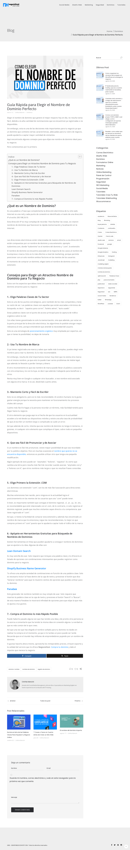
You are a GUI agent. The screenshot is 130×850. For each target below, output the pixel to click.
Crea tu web (109, 236)
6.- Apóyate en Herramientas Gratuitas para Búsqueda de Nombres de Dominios (44, 184)
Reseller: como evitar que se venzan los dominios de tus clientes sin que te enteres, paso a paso (113, 134)
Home (109, 31)
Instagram (111, 256)
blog (99, 220)
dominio (111, 240)
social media (102, 296)
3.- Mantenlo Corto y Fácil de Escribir (28, 173)
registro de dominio (44, 669)
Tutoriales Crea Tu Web (107, 195)
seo (109, 292)
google (109, 244)
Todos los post (45, 701)
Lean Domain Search (21, 189)
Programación (102, 178)
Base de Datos (112, 216)
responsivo (101, 288)
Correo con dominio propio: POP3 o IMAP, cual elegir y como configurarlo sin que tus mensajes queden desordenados (113, 120)
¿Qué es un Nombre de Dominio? (24, 160)
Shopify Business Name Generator (27, 192)
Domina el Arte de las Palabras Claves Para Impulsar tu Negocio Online (18, 734)
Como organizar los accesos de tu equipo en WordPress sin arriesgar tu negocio (114, 76)
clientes (112, 224)
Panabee (16, 195)
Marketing (89, 5)
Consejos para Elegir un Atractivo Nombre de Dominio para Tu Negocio (42, 163)
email (119, 240)
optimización (102, 276)
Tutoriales (121, 5)
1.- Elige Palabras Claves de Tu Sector (29, 166)
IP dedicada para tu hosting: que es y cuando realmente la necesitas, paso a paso (113, 89)
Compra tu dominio (59, 647)
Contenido (101, 228)
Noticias (100, 169)
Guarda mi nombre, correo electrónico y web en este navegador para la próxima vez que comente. (43, 780)
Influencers (101, 256)
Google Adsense (103, 248)
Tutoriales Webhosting (106, 198)
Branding (107, 220)
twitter (99, 300)
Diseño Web (77, 5)
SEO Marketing (102, 185)
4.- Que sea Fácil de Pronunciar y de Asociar (31, 176)
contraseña (111, 228)
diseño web (101, 240)
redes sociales (112, 284)
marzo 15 (10, 112)
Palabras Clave (114, 276)
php (99, 280)
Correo (100, 232)
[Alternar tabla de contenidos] (79, 156)
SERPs (115, 292)
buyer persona (102, 224)
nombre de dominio (28, 669)
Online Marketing (103, 172)
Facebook (101, 244)
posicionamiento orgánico (41, 331)
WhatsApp (108, 300)
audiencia (101, 216)
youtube (110, 304)
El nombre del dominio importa (71, 730)
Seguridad (100, 5)
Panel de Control (103, 175)
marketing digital (103, 264)
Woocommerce (103, 201)
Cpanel (100, 236)
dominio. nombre (14, 669)
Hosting (114, 252)
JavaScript (101, 260)
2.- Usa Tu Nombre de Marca (25, 170)
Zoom (118, 304)
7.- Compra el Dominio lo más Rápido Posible (32, 198)
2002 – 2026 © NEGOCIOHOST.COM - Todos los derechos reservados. (27, 845)
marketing (111, 260)
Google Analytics (103, 252)
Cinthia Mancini (19, 112)
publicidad (101, 284)
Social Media (64, 5)
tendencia (113, 296)
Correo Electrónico (104, 152)
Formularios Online (104, 162)
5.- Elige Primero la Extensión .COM (28, 179)
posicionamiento (109, 280)
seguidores (111, 288)
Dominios (110, 5)
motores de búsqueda (105, 268)
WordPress (101, 304)
